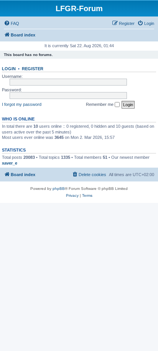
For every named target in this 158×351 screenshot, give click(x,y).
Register (32, 68)
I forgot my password (21, 104)
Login (9, 68)
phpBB (59, 188)
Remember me (100, 104)
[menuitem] (11, 23)
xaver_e (9, 163)
